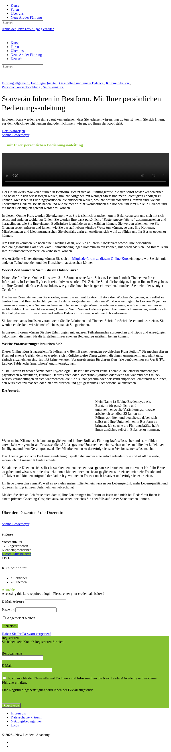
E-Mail (7, 665)
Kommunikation (118, 83)
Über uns (17, 51)
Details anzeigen (13, 131)
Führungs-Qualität (44, 83)
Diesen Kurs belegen (16, 554)
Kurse (15, 43)
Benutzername (12, 653)
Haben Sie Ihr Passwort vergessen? (26, 634)
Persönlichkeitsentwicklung (21, 87)
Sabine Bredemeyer (15, 524)
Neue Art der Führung (26, 55)
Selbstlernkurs (53, 87)
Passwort (8, 609)
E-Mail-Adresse (13, 601)
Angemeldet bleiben (20, 618)
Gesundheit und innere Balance (81, 83)
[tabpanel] (85, 323)
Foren (15, 47)
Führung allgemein (15, 83)
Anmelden (9, 29)
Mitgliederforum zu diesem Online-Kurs (100, 258)
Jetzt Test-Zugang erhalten (35, 29)
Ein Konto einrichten (16, 646)
